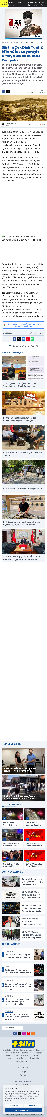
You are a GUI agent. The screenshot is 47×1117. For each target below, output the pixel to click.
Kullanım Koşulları (23, 1081)
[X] (19, 1033)
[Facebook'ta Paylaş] (3, 91)
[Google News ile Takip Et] (40, 124)
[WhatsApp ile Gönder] (32, 339)
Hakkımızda (23, 1067)
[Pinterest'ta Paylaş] (28, 339)
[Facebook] (15, 1033)
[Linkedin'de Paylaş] (23, 339)
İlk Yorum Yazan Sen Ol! (25, 346)
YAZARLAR (10, 1028)
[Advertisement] (23, 651)
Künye (23, 1071)
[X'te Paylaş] (8, 91)
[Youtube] (28, 1033)
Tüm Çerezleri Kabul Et (23, 1110)
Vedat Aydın (11, 124)
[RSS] (33, 1033)
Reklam (23, 1075)
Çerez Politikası (14, 1105)
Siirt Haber (15, 42)
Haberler (5, 42)
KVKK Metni (33, 1105)
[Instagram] (24, 1033)
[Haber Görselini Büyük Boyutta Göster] (23, 108)
